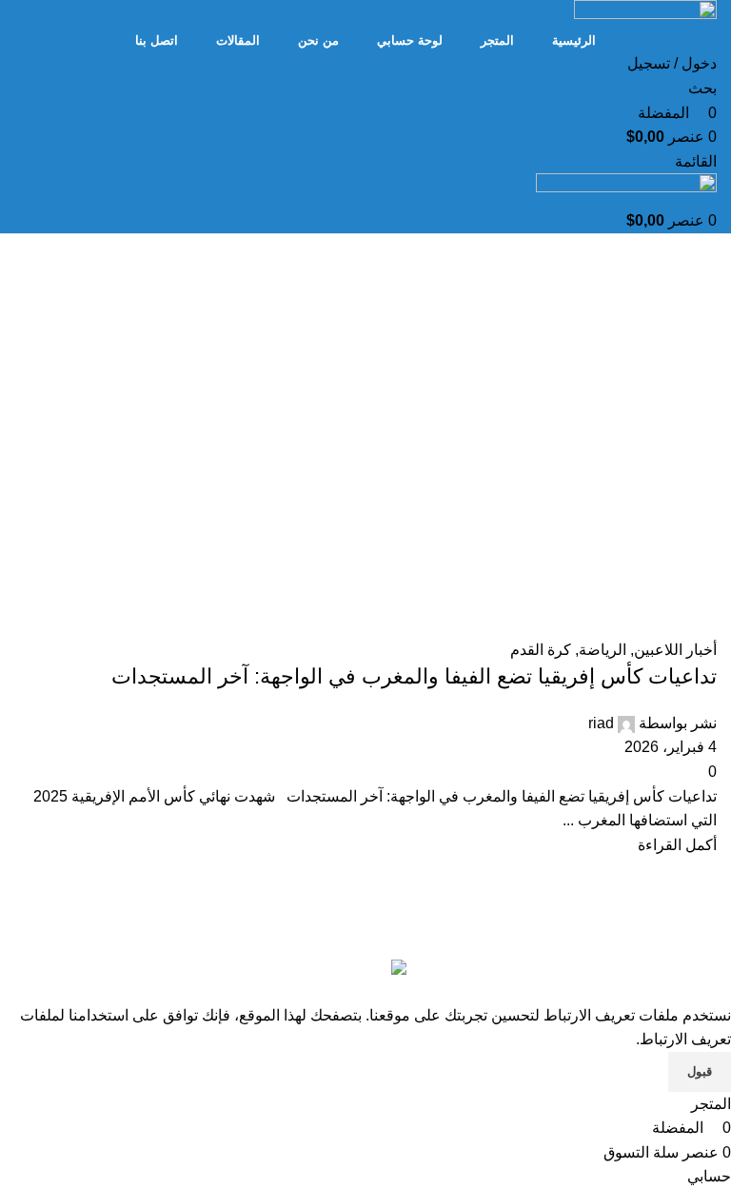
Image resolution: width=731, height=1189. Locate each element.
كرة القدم (540, 650)
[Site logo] (645, 13)
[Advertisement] (365, 457)
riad (601, 723)
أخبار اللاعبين (675, 650)
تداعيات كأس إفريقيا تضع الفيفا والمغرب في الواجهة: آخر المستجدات (414, 676)
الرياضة (602, 650)
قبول (699, 1071)
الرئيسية (690, 302)
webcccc (412, 927)
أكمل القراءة (677, 845)
